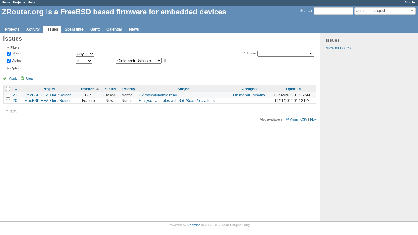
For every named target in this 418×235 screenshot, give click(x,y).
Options (16, 68)
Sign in (410, 2)
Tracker (87, 89)
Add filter (250, 53)
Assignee (250, 89)
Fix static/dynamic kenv (158, 95)
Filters (15, 47)
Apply (13, 78)
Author (17, 60)
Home (6, 2)
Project (49, 89)
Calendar (114, 29)
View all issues (338, 48)
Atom (294, 119)
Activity (33, 29)
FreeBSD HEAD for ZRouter (47, 95)
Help (31, 2)
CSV (303, 119)
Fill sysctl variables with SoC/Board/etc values (177, 101)
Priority (128, 89)
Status (17, 53)
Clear (30, 78)
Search (306, 11)
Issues (52, 29)
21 (15, 95)
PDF (313, 119)
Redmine (193, 225)
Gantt (95, 29)
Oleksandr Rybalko (249, 95)
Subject (184, 89)
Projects (19, 2)
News (134, 29)
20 (15, 101)
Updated (293, 89)
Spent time (74, 29)
